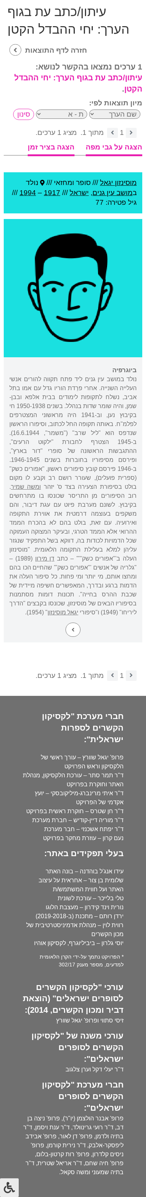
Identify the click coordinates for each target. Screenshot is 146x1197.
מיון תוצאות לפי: (115, 103)
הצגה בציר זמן (51, 147)
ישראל (79, 193)
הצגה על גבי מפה (114, 147)
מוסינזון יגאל (118, 182)
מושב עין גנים (112, 193)
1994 (27, 193)
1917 (52, 193)
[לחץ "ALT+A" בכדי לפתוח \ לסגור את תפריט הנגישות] (9, 1187)
